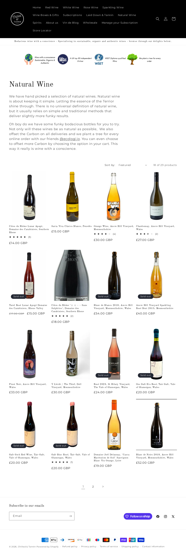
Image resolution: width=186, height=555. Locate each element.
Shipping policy (130, 546)
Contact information (153, 546)
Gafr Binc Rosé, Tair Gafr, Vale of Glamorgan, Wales (70, 456)
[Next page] (103, 487)
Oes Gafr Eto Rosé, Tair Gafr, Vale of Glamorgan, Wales (155, 386)
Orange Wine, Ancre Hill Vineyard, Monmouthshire (114, 228)
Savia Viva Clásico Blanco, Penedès (71, 226)
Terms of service (109, 546)
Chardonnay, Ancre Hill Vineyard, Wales (155, 228)
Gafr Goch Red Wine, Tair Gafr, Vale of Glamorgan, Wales (27, 456)
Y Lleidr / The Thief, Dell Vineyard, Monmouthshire (66, 386)
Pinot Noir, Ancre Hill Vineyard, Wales (27, 386)
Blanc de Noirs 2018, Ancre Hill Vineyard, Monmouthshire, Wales (155, 456)
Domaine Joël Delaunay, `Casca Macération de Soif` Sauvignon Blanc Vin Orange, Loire (111, 458)
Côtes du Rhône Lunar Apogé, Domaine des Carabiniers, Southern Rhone (29, 229)
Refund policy (70, 546)
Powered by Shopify (48, 546)
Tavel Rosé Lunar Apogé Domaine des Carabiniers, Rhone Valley (28, 307)
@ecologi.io (70, 139)
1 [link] (83, 486)
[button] (158, 19)
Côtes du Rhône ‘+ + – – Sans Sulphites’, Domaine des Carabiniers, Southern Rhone (69, 308)
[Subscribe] (70, 516)
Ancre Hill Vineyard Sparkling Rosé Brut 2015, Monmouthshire (154, 307)
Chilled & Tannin (27, 546)
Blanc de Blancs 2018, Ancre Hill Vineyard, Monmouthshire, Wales (113, 307)
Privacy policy (88, 546)
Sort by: (110, 165)
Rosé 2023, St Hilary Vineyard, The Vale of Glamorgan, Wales (112, 386)
